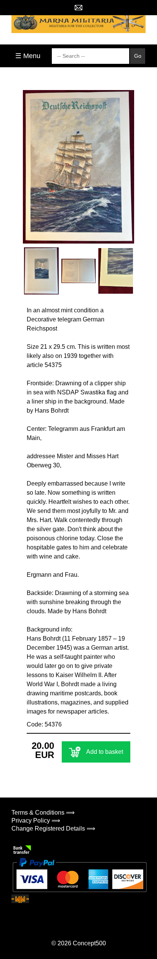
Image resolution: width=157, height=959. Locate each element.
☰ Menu (27, 56)
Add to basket (104, 752)
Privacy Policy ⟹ (35, 820)
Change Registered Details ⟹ (53, 828)
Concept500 (89, 943)
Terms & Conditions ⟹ (43, 812)
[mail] (78, 7)
